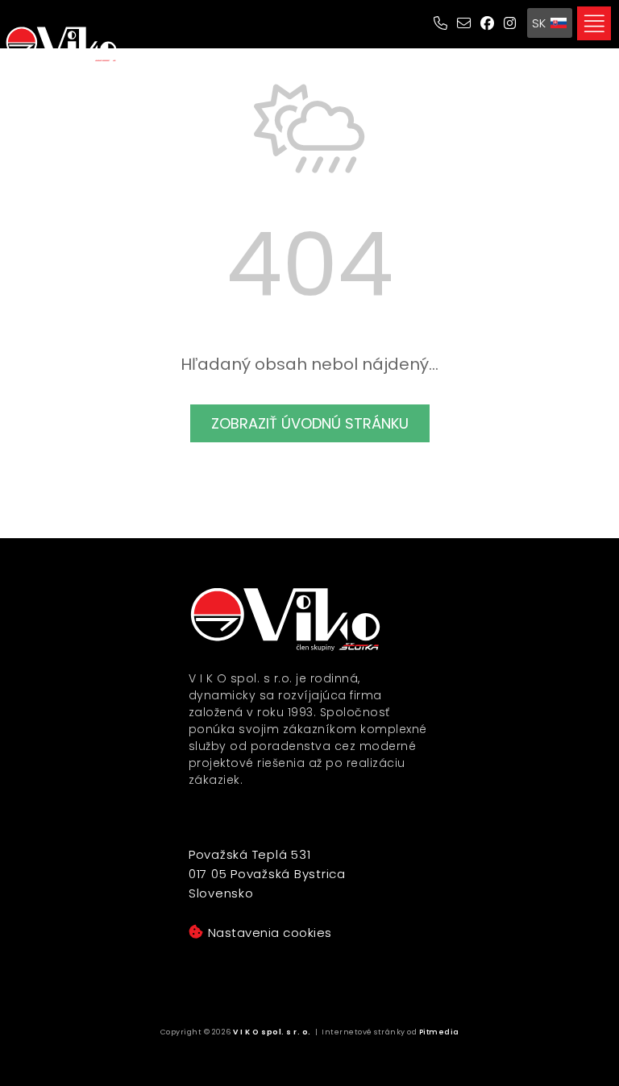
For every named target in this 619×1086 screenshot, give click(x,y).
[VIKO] (61, 45)
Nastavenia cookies (270, 932)
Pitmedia (439, 1032)
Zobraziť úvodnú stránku (310, 423)
